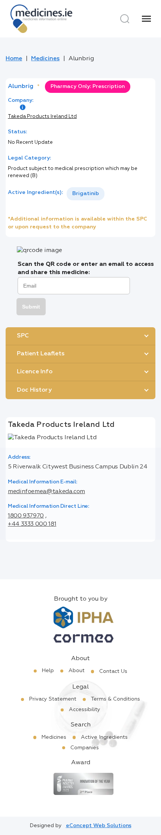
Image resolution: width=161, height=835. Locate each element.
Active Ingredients (104, 737)
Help (48, 670)
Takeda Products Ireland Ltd (42, 116)
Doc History (34, 390)
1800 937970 (26, 516)
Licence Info (34, 372)
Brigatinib (85, 193)
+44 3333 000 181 (32, 524)
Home (14, 59)
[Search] (125, 19)
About (77, 670)
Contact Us (113, 671)
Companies (84, 747)
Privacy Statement (52, 699)
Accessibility (84, 709)
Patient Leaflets (40, 354)
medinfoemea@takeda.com (46, 492)
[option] (85, 193)
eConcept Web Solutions (98, 825)
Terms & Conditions (115, 699)
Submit (31, 307)
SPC (23, 336)
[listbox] (85, 193)
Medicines (45, 59)
